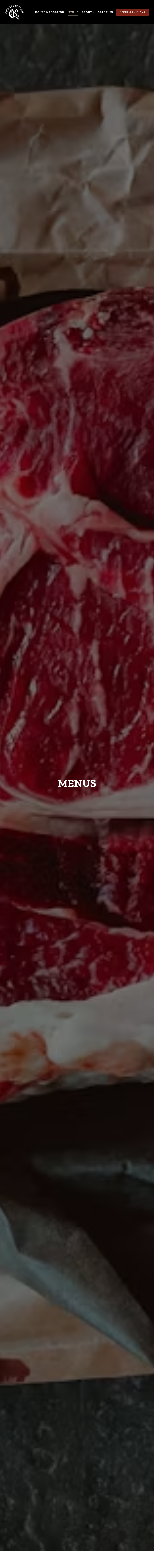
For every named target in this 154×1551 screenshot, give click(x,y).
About (88, 12)
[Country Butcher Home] (14, 12)
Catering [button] (105, 12)
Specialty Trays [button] (132, 12)
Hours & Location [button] (49, 12)
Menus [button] (73, 12)
